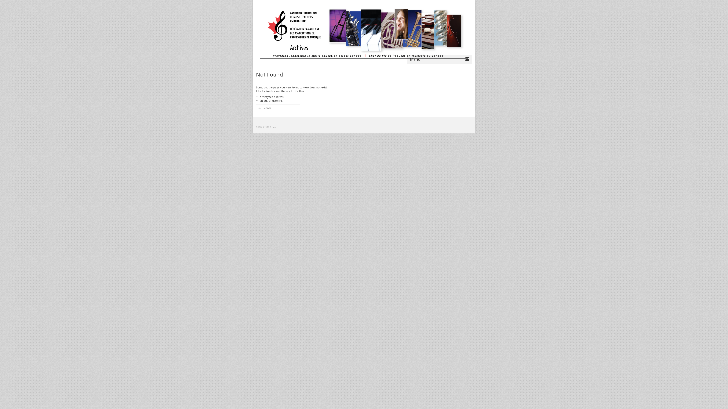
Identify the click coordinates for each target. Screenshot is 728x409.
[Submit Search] (259, 108)
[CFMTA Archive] (364, 32)
